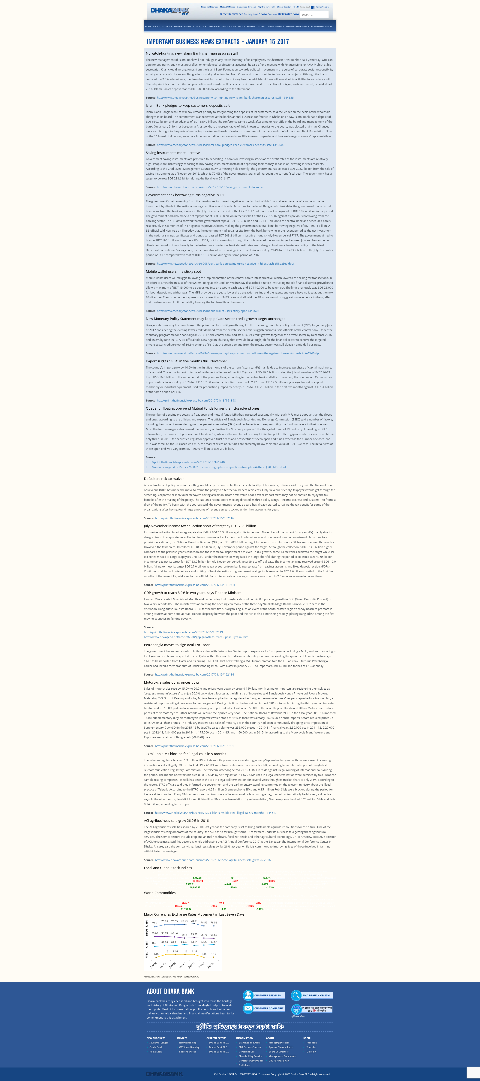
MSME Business (182, 26)
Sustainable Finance (297, 26)
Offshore (214, 26)
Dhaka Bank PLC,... (219, 1042)
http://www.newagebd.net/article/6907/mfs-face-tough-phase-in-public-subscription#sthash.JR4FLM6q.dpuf (216, 467)
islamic (262, 26)
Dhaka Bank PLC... (219, 1051)
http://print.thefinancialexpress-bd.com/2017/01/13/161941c (195, 585)
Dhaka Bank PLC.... (219, 1047)
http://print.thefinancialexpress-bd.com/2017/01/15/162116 (194, 518)
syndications (228, 26)
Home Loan (155, 1051)
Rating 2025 (301, 6)
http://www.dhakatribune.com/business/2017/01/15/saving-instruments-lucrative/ (211, 187)
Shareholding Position (250, 1056)
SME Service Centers (250, 1047)
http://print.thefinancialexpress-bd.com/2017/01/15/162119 (183, 632)
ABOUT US (158, 26)
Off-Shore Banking (189, 1047)
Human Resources (321, 26)
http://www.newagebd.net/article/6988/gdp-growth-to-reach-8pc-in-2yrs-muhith (196, 637)
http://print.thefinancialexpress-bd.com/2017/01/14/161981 (194, 746)
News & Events (276, 26)
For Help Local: (255, 14)
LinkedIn (311, 1051)
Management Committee (282, 1056)
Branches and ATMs (249, 1042)
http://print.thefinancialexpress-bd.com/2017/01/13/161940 (185, 462)
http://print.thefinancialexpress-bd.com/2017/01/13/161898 (196, 400)
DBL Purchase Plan (279, 1060)
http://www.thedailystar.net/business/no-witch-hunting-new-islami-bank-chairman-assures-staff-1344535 (225, 97)
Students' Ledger (158, 1042)
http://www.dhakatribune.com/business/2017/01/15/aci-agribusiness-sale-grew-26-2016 (213, 860)
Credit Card (155, 1047)
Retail (169, 26)
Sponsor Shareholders (280, 1047)
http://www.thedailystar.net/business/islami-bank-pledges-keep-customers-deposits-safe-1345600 (220, 145)
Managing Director (279, 1042)
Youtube (311, 1047)
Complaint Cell (246, 1051)
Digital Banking (247, 26)
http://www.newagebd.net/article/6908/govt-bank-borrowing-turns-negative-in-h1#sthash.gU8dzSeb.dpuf (225, 263)
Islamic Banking (187, 1042)
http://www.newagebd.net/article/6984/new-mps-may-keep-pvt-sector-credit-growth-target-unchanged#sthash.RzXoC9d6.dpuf (239, 353)
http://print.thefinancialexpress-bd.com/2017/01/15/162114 (194, 674)
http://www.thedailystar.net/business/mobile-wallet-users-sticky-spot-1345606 (207, 311)
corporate (199, 26)
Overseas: (283, 14)
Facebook (311, 1042)
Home (148, 26)
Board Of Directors (279, 1051)
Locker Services (187, 1051)
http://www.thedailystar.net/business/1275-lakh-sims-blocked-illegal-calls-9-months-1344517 (216, 813)
